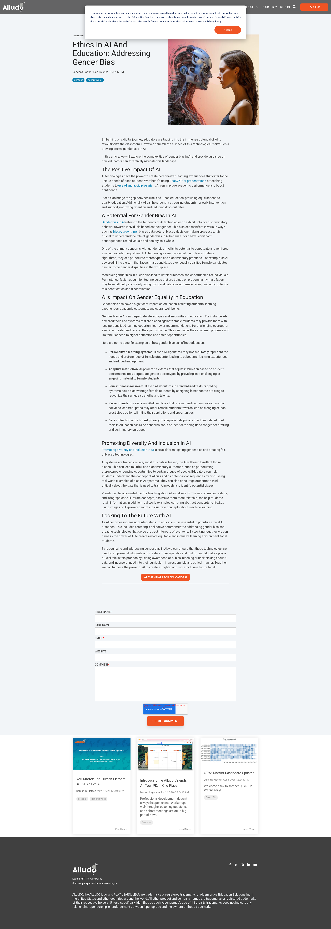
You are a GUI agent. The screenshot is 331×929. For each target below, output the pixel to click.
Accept (228, 29)
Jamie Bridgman (213, 779)
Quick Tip (211, 797)
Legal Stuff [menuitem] (78, 878)
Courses (268, 7)
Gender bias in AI (113, 222)
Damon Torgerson (86, 791)
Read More (121, 829)
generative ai (95, 80)
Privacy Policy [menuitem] (94, 878)
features (146, 822)
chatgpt (78, 80)
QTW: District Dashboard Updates (229, 773)
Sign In (285, 7)
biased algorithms (125, 231)
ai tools (82, 798)
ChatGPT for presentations (187, 181)
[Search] (294, 7)
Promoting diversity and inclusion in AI (128, 450)
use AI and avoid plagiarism (136, 185)
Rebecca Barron (82, 72)
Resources (248, 7)
